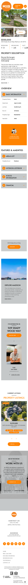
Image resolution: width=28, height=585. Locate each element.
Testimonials (7, 560)
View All (21, 32)
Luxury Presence (19, 577)
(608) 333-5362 (15, 136)
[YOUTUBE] (15, 543)
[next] (16, 438)
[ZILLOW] (23, 543)
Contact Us (6, 562)
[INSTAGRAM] (8, 543)
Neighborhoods (8, 558)
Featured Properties (9, 555)
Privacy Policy (18, 582)
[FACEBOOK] (4, 543)
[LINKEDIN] (12, 543)
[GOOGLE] (19, 543)
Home (4, 551)
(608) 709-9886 (18, 6)
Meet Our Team (7, 553)
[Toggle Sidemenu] (25, 6)
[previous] (12, 438)
